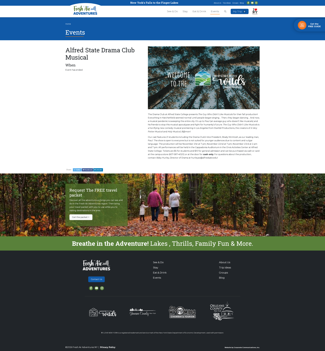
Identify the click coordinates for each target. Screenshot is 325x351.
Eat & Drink (199, 11)
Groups (235, 3)
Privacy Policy (107, 347)
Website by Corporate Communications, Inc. (242, 347)
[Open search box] (225, 11)
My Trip (239, 11)
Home (68, 24)
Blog (242, 3)
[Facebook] (248, 2)
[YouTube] (252, 2)
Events (215, 11)
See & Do (172, 11)
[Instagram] (256, 2)
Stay (185, 11)
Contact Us (96, 279)
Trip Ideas (227, 3)
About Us (217, 3)
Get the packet (80, 217)
